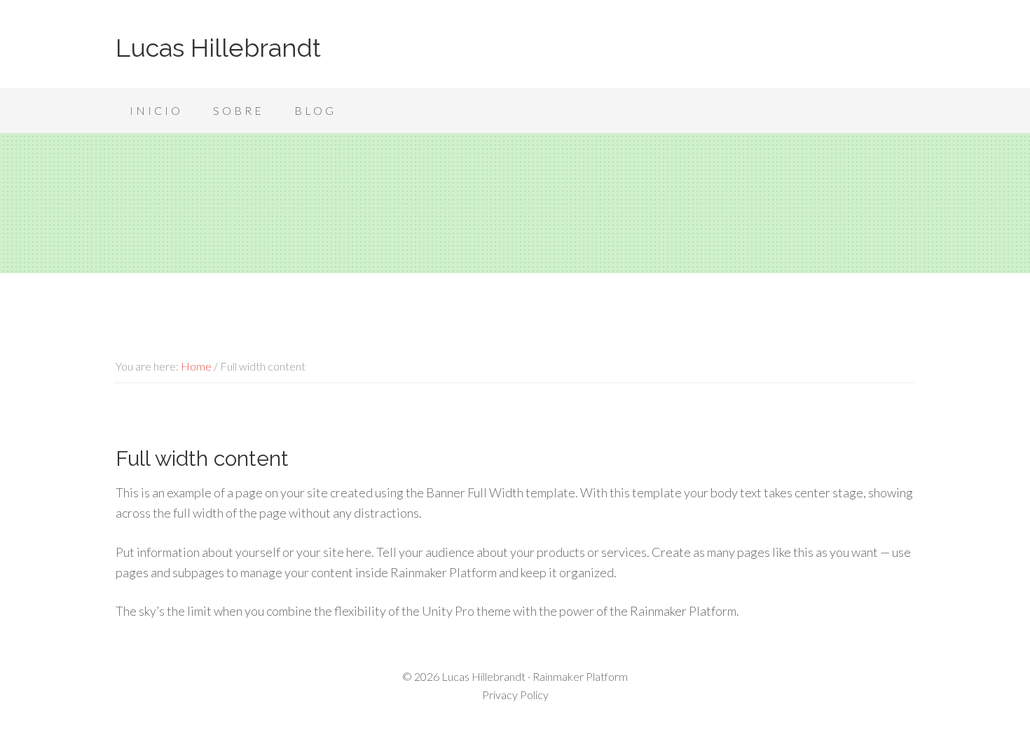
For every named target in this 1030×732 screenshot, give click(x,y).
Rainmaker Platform (580, 676)
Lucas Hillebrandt (218, 47)
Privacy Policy (515, 694)
